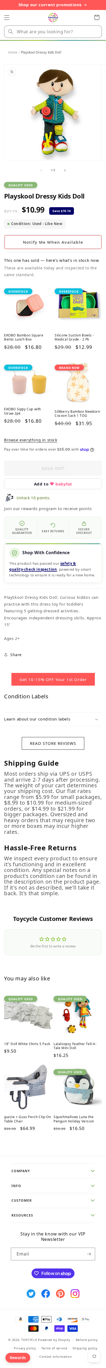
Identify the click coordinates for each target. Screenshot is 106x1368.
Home (12, 52)
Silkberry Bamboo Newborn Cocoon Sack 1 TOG (77, 413)
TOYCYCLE (29, 1340)
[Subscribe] (89, 1254)
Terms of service (54, 1348)
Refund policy (87, 1340)
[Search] (11, 31)
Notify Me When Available (53, 242)
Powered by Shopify (54, 1340)
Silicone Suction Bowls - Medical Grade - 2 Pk (74, 337)
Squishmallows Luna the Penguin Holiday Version (74, 1119)
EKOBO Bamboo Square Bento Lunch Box (23, 337)
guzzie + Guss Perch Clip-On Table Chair (27, 1119)
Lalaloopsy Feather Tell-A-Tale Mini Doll (75, 1046)
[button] (7, 18)
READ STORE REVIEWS (53, 743)
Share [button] (16, 654)
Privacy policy (25, 1348)
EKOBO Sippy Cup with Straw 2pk (22, 411)
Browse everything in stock (30, 439)
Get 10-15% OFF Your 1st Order (53, 679)
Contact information (55, 1356)
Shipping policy (85, 1348)
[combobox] (53, 32)
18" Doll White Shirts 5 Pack (27, 1044)
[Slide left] (41, 170)
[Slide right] (65, 170)
